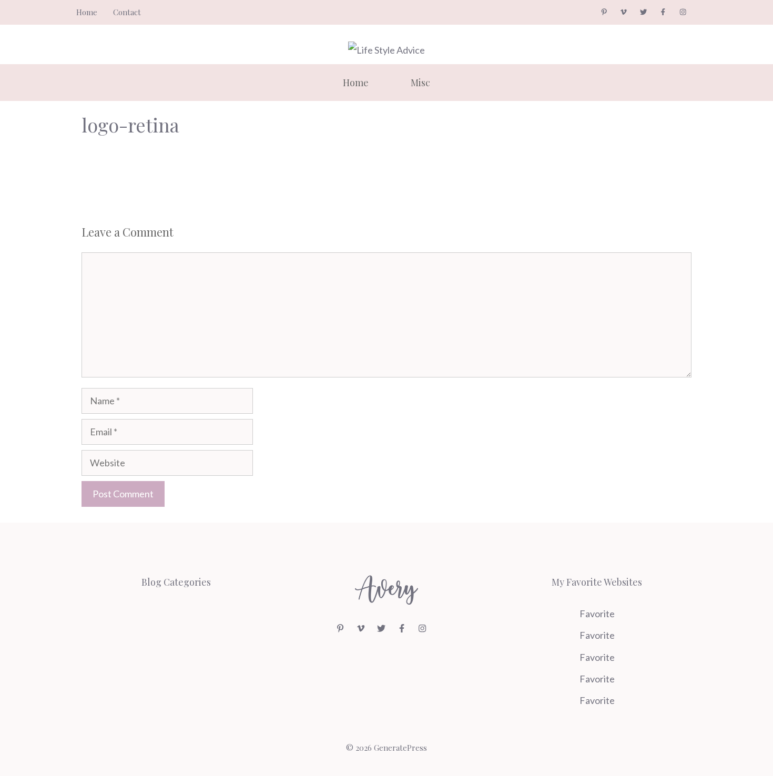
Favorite (597, 613)
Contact (127, 12)
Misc (420, 82)
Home (86, 12)
